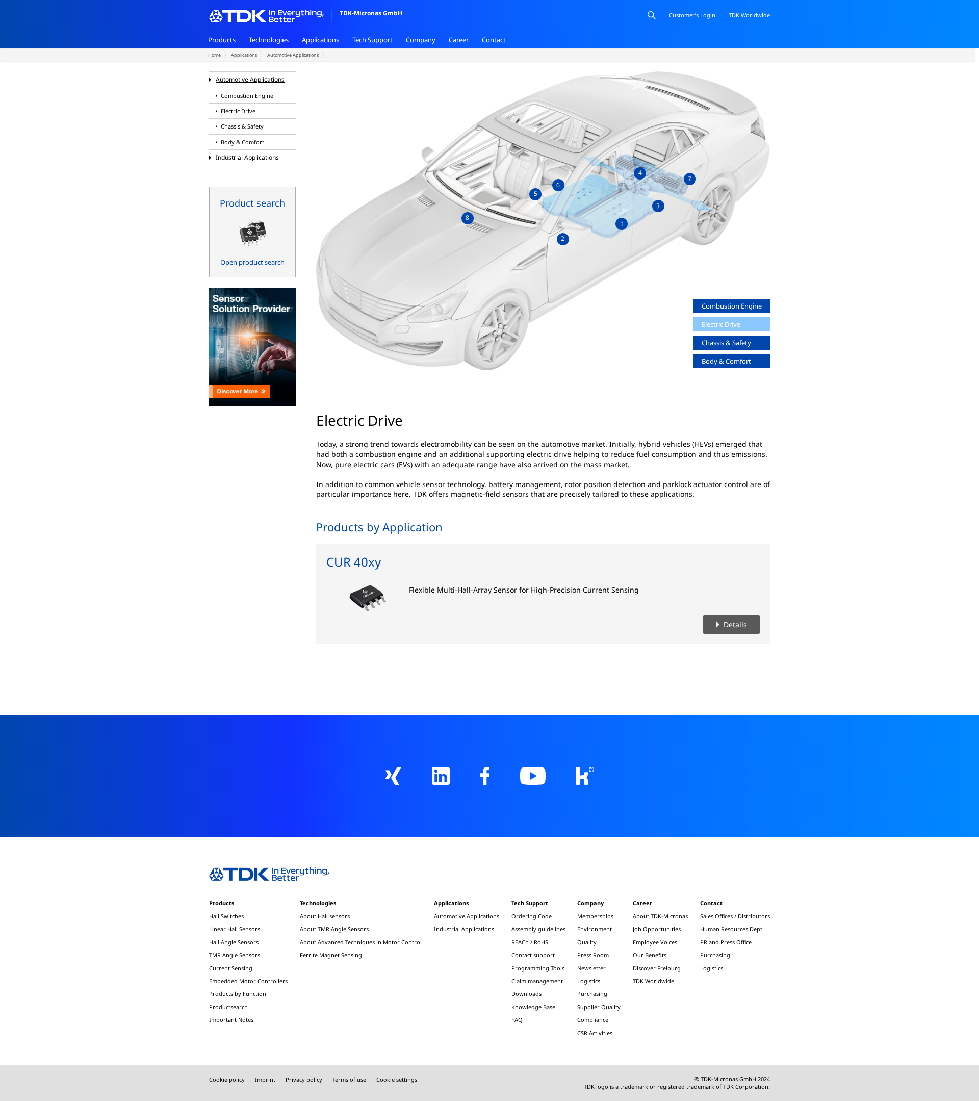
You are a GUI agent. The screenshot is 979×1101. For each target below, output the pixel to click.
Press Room (593, 955)
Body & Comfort (242, 142)
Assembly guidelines (538, 929)
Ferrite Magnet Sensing (331, 955)
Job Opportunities (657, 929)
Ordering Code (531, 916)
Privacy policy (304, 1079)
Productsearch (228, 1007)
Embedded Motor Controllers (248, 981)
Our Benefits (649, 955)
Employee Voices (655, 942)
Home (214, 55)
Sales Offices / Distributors (735, 916)
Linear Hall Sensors (234, 929)
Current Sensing (230, 968)
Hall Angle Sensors (234, 942)
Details (735, 624)
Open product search (252, 262)
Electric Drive (238, 111)
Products (222, 39)
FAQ (517, 1019)
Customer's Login (692, 15)
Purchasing (592, 993)
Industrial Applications (247, 157)
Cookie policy (227, 1079)
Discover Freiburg (657, 968)
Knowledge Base (533, 1007)
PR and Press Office (726, 942)
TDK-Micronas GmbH (371, 13)
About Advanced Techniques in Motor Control (361, 942)
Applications (320, 39)
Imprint (265, 1079)
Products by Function (237, 993)
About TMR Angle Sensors (334, 929)
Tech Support (372, 39)
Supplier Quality (599, 1007)
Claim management (537, 981)
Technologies (269, 39)
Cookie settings (396, 1079)
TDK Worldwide (653, 981)
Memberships (595, 916)
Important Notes (231, 1019)
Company (420, 39)
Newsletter (591, 968)
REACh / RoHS (529, 942)
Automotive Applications (293, 55)
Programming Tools (537, 968)
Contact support (533, 955)
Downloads (526, 993)
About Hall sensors (325, 916)
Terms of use (349, 1079)
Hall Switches (226, 916)
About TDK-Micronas (660, 916)
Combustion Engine (247, 95)
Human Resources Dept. (732, 929)
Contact (494, 39)
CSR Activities (594, 1033)
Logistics (588, 981)
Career (459, 39)
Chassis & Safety (242, 127)
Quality (587, 942)
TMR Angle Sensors (234, 955)
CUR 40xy (353, 561)
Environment (594, 929)
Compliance (592, 1019)
